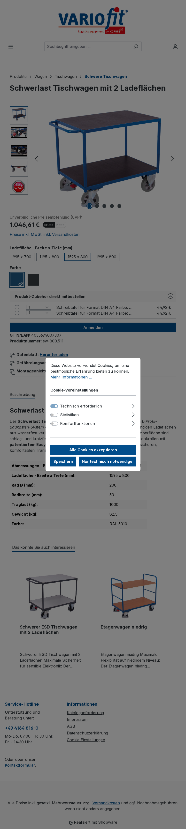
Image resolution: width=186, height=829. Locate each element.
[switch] (54, 415)
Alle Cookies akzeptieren (93, 450)
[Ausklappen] (133, 405)
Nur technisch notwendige (107, 461)
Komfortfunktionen (77, 423)
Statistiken (69, 415)
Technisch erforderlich (81, 406)
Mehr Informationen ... (71, 377)
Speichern (63, 461)
